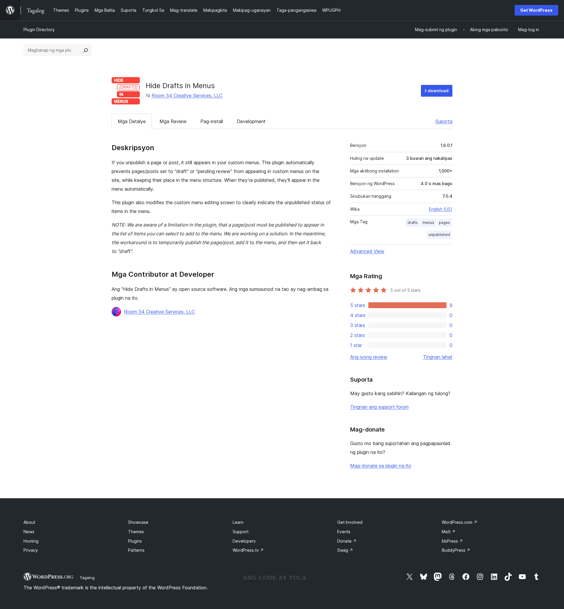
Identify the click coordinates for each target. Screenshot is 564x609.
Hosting (31, 540)
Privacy (31, 550)
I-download (437, 90)
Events (343, 531)
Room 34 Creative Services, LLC (187, 95)
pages (444, 222)
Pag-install (211, 121)
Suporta (443, 121)
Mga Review (173, 121)
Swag (345, 550)
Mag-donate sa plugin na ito (380, 466)
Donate (347, 540)
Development (251, 121)
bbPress (452, 540)
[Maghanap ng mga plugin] (86, 50)
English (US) (440, 209)
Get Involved (349, 522)
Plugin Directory (39, 29)
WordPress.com (459, 522)
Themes (136, 531)
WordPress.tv (248, 550)
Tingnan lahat (437, 357)
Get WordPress (536, 10)
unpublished (439, 234)
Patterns (136, 550)
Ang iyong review (368, 357)
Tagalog (87, 577)
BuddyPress (456, 550)
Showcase (138, 522)
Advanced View (367, 251)
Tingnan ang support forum (379, 407)
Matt (449, 531)
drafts (412, 222)
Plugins (135, 540)
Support (241, 531)
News (29, 531)
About (29, 522)
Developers (244, 540)
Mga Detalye (132, 121)
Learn (238, 522)
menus (428, 222)
